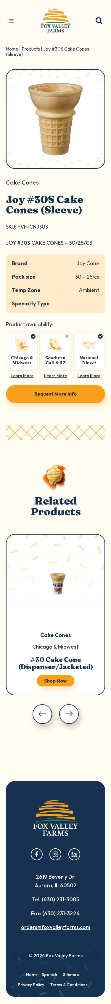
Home (12, 49)
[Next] (69, 714)
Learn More (22, 376)
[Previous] (42, 714)
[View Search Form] (99, 21)
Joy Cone (88, 263)
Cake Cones (55, 635)
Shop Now (55, 681)
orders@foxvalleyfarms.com (55, 927)
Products (31, 49)
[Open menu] (11, 20)
